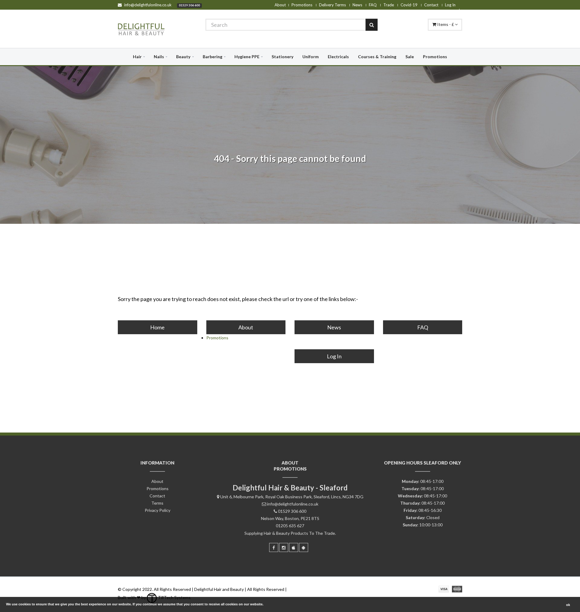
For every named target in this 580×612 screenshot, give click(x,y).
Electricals (338, 56)
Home (157, 327)
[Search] (372, 25)
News (357, 4)
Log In (450, 4)
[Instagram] (283, 547)
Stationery (282, 56)
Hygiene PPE (246, 56)
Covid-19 (409, 4)
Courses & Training (377, 56)
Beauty (183, 56)
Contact (431, 4)
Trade (388, 4)
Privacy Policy (157, 510)
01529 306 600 (189, 5)
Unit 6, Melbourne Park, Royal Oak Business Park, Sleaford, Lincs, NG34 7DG (291, 496)
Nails (159, 56)
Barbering (212, 56)
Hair (137, 56)
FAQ (373, 4)
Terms (157, 503)
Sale (409, 56)
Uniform (310, 56)
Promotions (302, 4)
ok (568, 605)
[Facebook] (273, 547)
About (280, 4)
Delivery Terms (332, 4)
